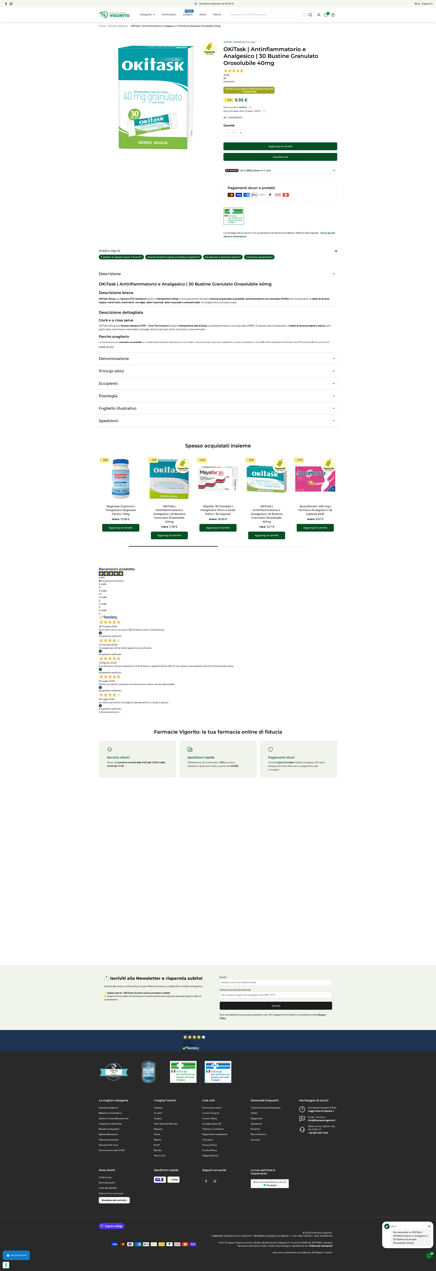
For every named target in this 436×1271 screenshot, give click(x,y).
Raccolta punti (107, 1182)
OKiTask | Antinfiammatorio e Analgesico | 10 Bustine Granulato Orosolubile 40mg (267, 514)
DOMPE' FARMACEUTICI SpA (239, 42)
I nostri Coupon (210, 1113)
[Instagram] (11, 4)
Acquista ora (280, 156)
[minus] (227, 132)
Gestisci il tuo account (111, 1193)
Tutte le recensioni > (110, 712)
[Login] (318, 14)
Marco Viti (159, 1155)
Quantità (229, 125)
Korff (156, 1145)
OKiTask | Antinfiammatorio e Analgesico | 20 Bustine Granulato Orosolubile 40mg (169, 514)
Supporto (427, 3)
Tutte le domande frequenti (266, 1107)
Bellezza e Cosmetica (110, 1113)
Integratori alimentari (110, 1123)
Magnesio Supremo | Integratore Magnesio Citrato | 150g (121, 510)
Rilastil (157, 1139)
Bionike (158, 1150)
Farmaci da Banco (118, 26)
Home (102, 26)
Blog (417, 3)
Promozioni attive (212, 1107)
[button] (280, 146)
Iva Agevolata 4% (211, 1123)
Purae (157, 1134)
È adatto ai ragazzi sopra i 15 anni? (121, 257)
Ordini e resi (105, 1177)
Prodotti (255, 1129)
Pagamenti (256, 1118)
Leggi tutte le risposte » (321, 1111)
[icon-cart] (333, 14)
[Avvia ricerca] (310, 15)
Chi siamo (207, 1139)
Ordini (254, 1113)
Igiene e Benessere (108, 1134)
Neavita (158, 1129)
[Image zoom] (156, 97)
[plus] (240, 132)
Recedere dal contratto (114, 1200)
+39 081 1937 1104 (318, 1133)
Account (255, 1139)
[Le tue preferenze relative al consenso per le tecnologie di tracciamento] (6, 1265)
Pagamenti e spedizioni (214, 1134)
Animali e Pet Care (108, 1145)
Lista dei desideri (108, 1188)
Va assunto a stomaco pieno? (223, 257)
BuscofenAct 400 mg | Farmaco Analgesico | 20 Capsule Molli (315, 510)
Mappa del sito (210, 1155)
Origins (158, 1118)
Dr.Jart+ (158, 1113)
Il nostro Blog (209, 1118)
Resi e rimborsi (258, 1134)
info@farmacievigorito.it (321, 1120)
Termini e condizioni (213, 1129)
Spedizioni (256, 1123)
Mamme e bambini (109, 1139)
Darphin (158, 1107)
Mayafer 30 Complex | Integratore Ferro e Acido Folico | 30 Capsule (218, 510)
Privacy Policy (209, 1145)
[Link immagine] (183, 1072)
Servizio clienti (118, 757)
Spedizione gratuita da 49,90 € (216, 3)
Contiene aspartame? (259, 257)
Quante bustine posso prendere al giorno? (173, 257)
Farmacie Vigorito (322, 1232)
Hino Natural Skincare (166, 1123)
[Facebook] (6, 4)
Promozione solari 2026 (112, 1150)
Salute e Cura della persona (113, 1118)
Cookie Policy (209, 1150)
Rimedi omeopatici (109, 1129)
